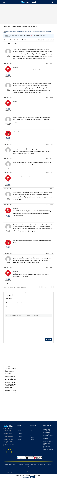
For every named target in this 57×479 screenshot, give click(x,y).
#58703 (51, 158)
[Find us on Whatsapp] (8, 452)
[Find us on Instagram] (6, 452)
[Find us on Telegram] (11, 452)
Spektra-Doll (33, 429)
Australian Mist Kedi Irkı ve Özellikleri (22, 432)
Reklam (45, 464)
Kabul (32, 477)
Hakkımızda (21, 464)
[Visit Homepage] (28, 2)
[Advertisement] (28, 14)
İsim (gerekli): (9, 298)
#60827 (51, 267)
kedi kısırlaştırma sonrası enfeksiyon (13, 31)
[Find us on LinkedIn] (8, 449)
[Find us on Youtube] (4, 452)
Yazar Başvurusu (32, 464)
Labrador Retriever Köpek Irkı (21, 443)
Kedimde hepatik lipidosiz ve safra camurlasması (47, 444)
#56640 (51, 45)
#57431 (51, 79)
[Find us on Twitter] (6, 449)
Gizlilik (49, 464)
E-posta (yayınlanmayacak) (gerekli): (14, 302)
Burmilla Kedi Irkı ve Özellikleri (21, 429)
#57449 (51, 97)
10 (50, 39)
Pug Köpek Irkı (20, 441)
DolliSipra (32, 437)
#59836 (51, 204)
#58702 (51, 144)
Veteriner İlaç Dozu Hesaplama (11, 464)
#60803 (51, 253)
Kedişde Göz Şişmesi (48, 440)
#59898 (51, 221)
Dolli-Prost (32, 439)
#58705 (51, 172)
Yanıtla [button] (47, 45)
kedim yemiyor (40, 31)
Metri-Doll (32, 435)
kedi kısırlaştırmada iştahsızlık (25, 31)
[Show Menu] (4, 2)
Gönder (48, 339)
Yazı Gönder (40, 464)
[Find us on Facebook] (3, 449)
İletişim (28, 466)
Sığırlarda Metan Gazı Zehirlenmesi (35, 431)
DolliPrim (32, 433)
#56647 (51, 63)
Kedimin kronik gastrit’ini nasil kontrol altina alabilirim (48, 430)
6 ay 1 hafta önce (27, 35)
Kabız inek (45, 451)
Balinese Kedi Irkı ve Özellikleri (21, 438)
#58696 (51, 113)
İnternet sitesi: (9, 307)
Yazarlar (26, 464)
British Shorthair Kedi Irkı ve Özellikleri (22, 435)
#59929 (51, 237)
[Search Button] (53, 2)
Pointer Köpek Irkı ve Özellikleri (21, 446)
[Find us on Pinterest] (10, 449)
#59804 (51, 188)
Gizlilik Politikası (25, 477)
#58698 (51, 128)
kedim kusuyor (34, 31)
